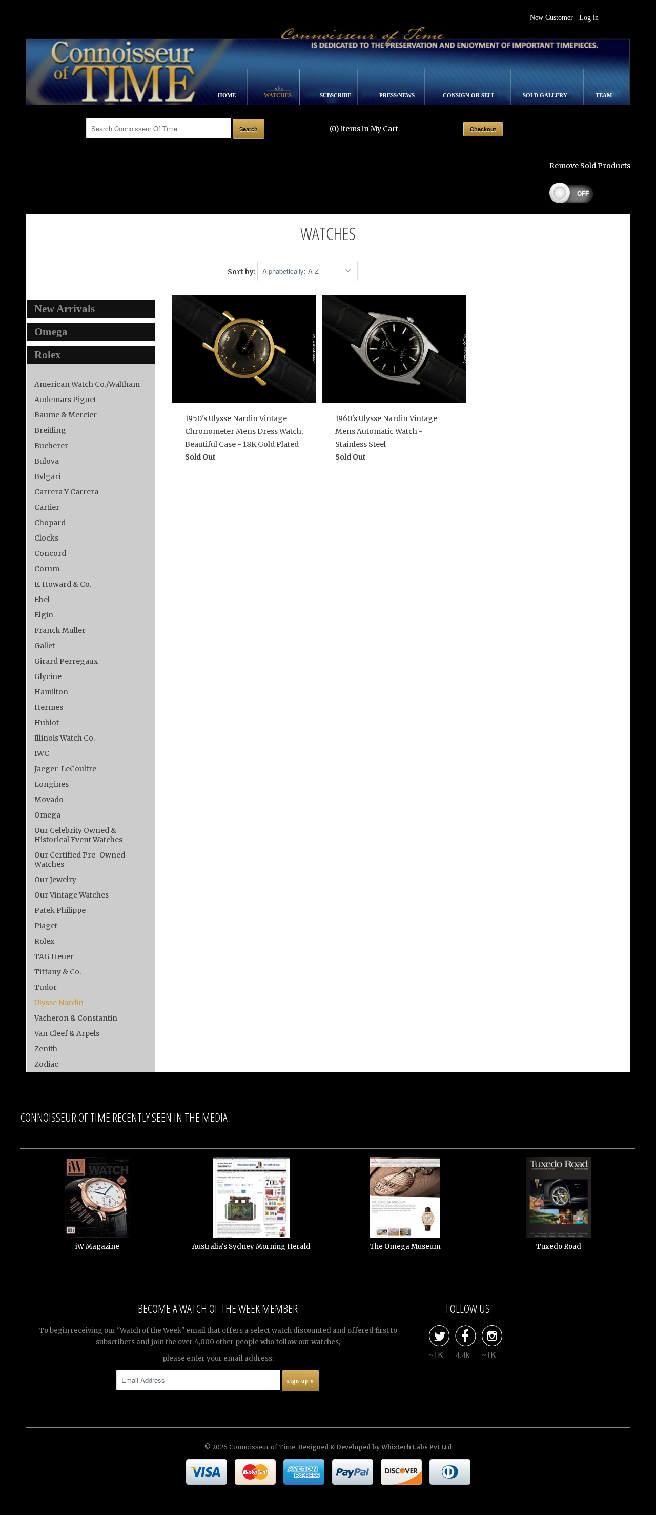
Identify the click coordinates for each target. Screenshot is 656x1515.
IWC (41, 753)
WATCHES (278, 95)
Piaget (45, 925)
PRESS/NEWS (397, 95)
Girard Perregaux (66, 661)
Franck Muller (60, 630)
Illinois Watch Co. (64, 738)
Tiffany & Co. (57, 971)
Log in (589, 18)
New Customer (551, 18)
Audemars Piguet (65, 399)
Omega (47, 815)
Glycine (47, 676)
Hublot (46, 722)
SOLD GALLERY (546, 95)
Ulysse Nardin (59, 1002)
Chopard (50, 522)
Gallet (44, 645)
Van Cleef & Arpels (66, 1033)
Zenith (45, 1048)
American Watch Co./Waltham (87, 384)
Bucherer (51, 445)
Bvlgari (47, 476)
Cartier (46, 507)
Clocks (46, 538)
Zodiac (46, 1064)
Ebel (42, 599)
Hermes (48, 707)
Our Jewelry (55, 879)
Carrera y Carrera (66, 491)
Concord (50, 553)
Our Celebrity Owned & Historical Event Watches (78, 835)
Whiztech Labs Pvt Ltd (416, 1447)
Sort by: (242, 271)
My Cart (384, 128)
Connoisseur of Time (262, 1447)
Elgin (43, 615)
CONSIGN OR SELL (469, 95)
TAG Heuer (54, 956)
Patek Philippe (60, 910)
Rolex (44, 941)
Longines (51, 784)
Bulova (46, 461)
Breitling (50, 430)
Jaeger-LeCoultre (65, 768)
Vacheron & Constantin (75, 1018)
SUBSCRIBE (336, 95)
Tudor (45, 987)
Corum (46, 568)
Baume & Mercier (65, 415)
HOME (227, 95)
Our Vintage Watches (71, 895)
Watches (328, 233)
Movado (49, 799)
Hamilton (51, 691)
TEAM (604, 95)
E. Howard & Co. (62, 584)
